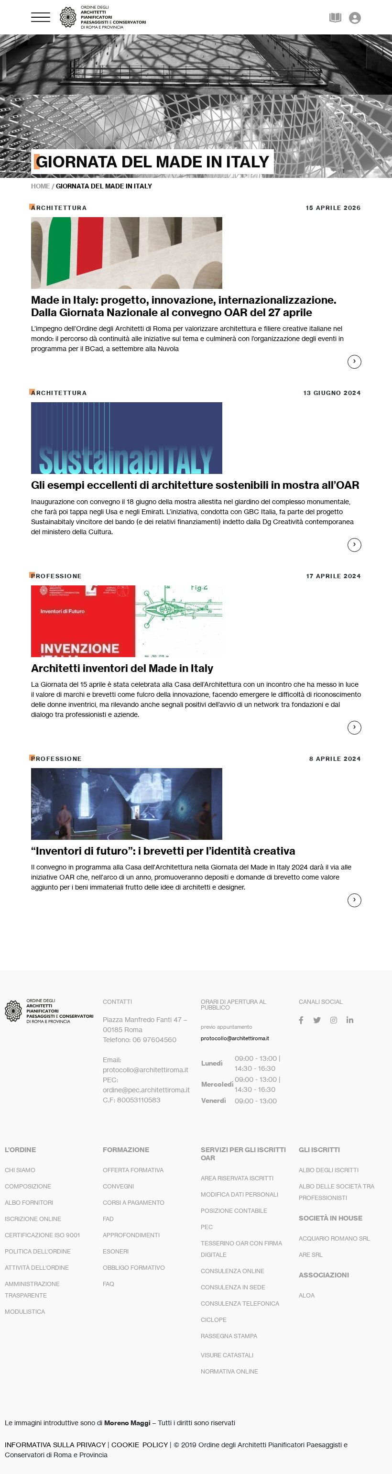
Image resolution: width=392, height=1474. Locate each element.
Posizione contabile (234, 1210)
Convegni (118, 1186)
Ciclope (214, 1319)
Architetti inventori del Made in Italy (122, 668)
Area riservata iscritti (237, 1178)
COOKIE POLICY (139, 1445)
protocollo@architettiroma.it (235, 1038)
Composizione (28, 1186)
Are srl (311, 1254)
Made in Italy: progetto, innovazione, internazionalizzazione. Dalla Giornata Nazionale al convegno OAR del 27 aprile (184, 306)
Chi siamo (20, 1170)
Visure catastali (227, 1355)
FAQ (108, 1283)
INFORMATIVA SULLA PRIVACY (55, 1445)
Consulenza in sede (233, 1287)
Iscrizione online (33, 1218)
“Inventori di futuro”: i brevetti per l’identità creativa (163, 851)
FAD (108, 1218)
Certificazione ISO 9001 (42, 1235)
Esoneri (116, 1251)
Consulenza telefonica (240, 1303)
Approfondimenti (131, 1235)
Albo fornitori (29, 1202)
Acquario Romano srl (334, 1238)
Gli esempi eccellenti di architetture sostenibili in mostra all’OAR (195, 485)
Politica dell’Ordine (38, 1251)
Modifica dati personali (239, 1194)
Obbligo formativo (134, 1267)
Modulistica (25, 1311)
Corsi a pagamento (133, 1202)
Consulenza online (232, 1271)
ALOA (307, 1295)
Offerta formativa (133, 1170)
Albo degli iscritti (329, 1170)
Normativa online (229, 1371)
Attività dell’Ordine (37, 1267)
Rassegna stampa (229, 1336)
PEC (207, 1227)
